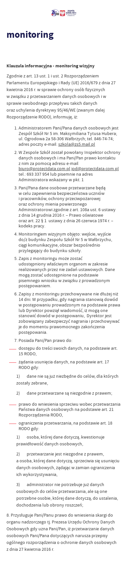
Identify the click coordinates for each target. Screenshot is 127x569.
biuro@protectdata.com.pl (44, 168)
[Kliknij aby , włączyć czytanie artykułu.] (12, 52)
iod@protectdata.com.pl (95, 168)
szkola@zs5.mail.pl (76, 144)
